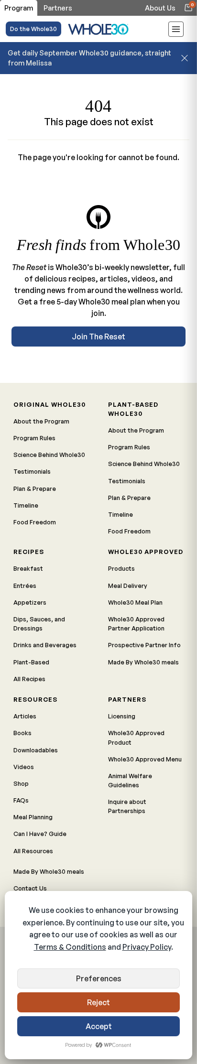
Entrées (24, 585)
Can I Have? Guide (39, 833)
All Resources (33, 851)
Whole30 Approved (145, 551)
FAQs (21, 800)
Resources (35, 699)
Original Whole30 (49, 404)
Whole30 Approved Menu (145, 759)
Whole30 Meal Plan (135, 602)
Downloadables (35, 750)
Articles (24, 716)
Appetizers (29, 602)
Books (22, 733)
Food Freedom (34, 522)
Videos (23, 767)
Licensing (121, 716)
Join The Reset (98, 336)
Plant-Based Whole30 (133, 409)
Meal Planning (33, 817)
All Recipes (29, 679)
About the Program (41, 421)
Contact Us (30, 888)
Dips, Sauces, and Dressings (39, 623)
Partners (127, 699)
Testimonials (32, 471)
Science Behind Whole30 (49, 454)
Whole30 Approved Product (136, 737)
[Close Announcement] (184, 58)
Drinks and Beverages (45, 645)
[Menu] (176, 31)
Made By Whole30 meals (143, 662)
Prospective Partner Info (144, 645)
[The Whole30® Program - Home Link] (98, 29)
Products (121, 568)
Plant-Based (31, 662)
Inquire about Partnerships (127, 806)
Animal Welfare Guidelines (130, 780)
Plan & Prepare (34, 488)
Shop (21, 783)
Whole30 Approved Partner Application (136, 623)
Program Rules (34, 438)
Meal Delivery (127, 585)
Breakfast (28, 568)
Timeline (25, 505)
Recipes (28, 551)
